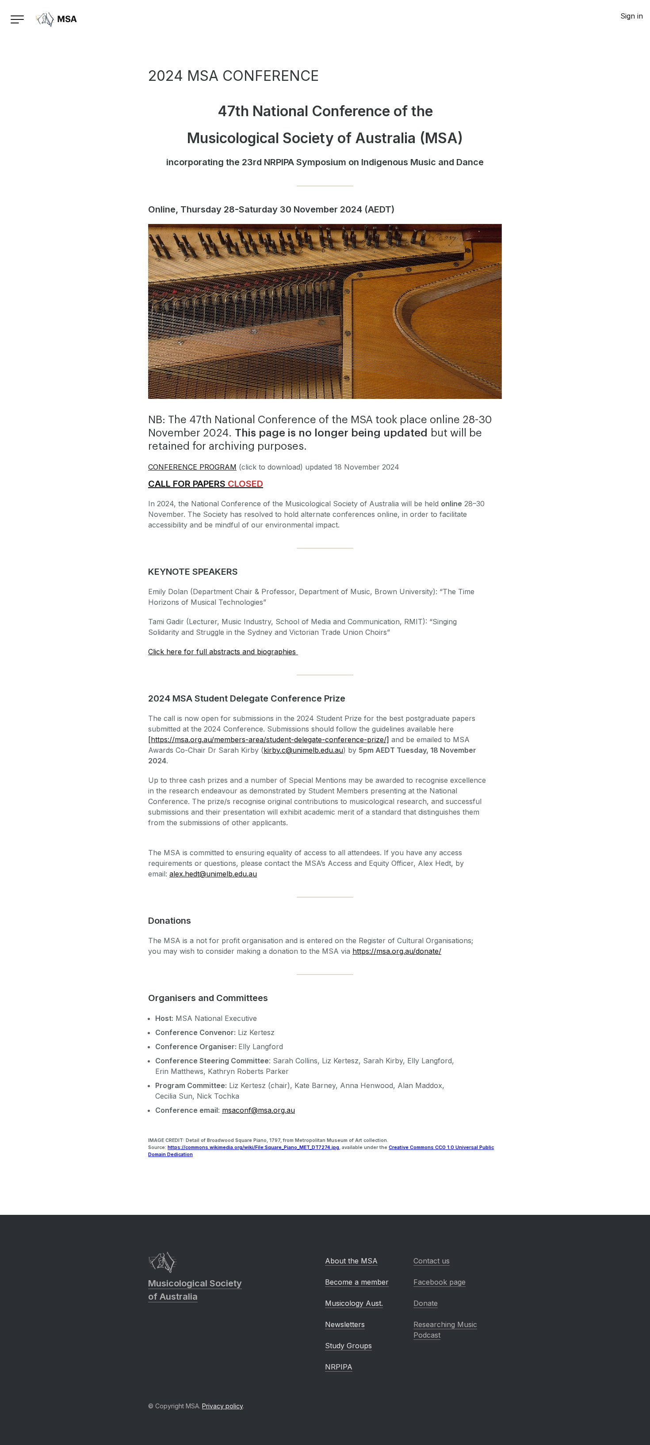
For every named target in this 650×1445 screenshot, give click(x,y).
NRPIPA (338, 1366)
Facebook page (439, 1282)
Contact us (431, 1260)
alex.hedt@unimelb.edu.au (213, 873)
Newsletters (345, 1324)
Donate (425, 1303)
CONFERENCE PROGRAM (192, 467)
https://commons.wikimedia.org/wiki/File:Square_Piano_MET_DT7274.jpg (253, 1147)
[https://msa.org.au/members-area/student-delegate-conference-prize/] (268, 739)
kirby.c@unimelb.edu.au (303, 750)
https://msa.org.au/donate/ (396, 951)
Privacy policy (222, 1406)
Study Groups (348, 1345)
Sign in (631, 15)
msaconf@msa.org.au (258, 1110)
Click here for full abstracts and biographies (223, 651)
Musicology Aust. (354, 1303)
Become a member (357, 1282)
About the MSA (351, 1260)
